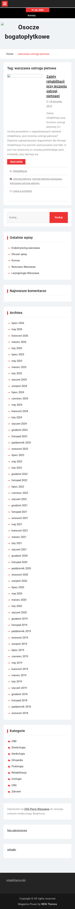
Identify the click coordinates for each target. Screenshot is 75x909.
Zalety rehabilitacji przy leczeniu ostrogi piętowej (56, 86)
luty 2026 (17, 348)
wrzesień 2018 (20, 713)
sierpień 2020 (19, 580)
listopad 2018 (19, 700)
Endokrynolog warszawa (26, 248)
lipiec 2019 (18, 650)
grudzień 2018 (20, 694)
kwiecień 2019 (20, 669)
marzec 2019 (19, 675)
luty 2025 (17, 373)
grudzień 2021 (20, 505)
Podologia (17, 766)
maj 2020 (17, 593)
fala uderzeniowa (17, 830)
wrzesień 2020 (20, 574)
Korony (32, 15)
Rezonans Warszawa (23, 266)
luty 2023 (17, 467)
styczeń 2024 (19, 423)
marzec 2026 (19, 342)
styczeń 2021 (19, 549)
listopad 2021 (19, 511)
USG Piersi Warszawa (36, 809)
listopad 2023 (19, 436)
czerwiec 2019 (20, 656)
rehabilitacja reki (16, 880)
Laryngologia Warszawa (25, 273)
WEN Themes (49, 904)
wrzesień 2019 (20, 637)
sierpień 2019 (19, 643)
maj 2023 (17, 461)
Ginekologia (18, 747)
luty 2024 (17, 417)
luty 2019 (17, 681)
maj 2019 (17, 662)
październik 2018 (21, 706)
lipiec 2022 (18, 486)
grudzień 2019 (20, 618)
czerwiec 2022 (20, 492)
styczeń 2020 (19, 612)
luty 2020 (17, 606)
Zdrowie (16, 791)
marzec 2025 (19, 367)
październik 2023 (21, 442)
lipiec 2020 (18, 587)
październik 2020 (21, 568)
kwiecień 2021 (20, 530)
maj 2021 (17, 524)
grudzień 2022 (20, 474)
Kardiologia (18, 753)
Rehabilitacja (20, 171)
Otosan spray (19, 254)
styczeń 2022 (19, 499)
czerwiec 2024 (20, 398)
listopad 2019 (19, 625)
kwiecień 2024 (20, 411)
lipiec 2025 (18, 354)
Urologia (16, 778)
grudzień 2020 (20, 555)
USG (14, 785)
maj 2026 (17, 329)
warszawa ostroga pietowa (24, 183)
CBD (14, 741)
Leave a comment (22, 191)
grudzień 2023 (20, 430)
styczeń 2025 (19, 379)
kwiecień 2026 (20, 335)
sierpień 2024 (19, 386)
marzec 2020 (19, 599)
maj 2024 (17, 404)
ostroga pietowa (22, 178)
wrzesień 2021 (20, 518)
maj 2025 (17, 360)
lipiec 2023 (18, 455)
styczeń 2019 (19, 688)
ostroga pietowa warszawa (47, 178)
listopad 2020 (19, 562)
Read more (16, 161)
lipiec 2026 (18, 323)
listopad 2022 (19, 480)
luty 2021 (17, 543)
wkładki (11, 849)
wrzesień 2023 (20, 448)
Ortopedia (17, 760)
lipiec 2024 (18, 392)
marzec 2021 (19, 537)
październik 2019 (21, 631)
